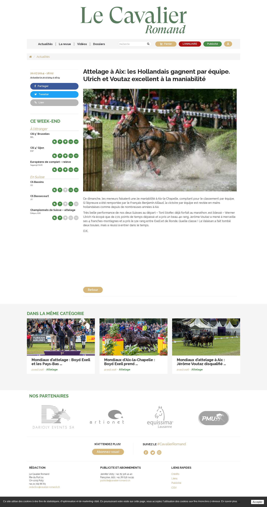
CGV (174, 487)
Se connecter (228, 44)
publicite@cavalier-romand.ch (115, 480)
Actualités (45, 44)
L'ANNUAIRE (190, 43)
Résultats (65, 141)
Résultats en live (70, 141)
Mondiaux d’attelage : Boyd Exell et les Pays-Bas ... (61, 362)
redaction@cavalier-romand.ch (44, 487)
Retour (93, 290)
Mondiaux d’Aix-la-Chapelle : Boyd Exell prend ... (129, 362)
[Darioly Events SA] (53, 417)
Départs (60, 141)
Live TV (76, 141)
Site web (54, 141)
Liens (174, 478)
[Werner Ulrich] (160, 140)
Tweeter (43, 94)
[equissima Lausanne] (160, 417)
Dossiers (99, 44)
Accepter (257, 502)
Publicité (212, 43)
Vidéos (82, 44)
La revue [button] (65, 44)
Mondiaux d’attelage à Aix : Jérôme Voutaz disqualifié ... (201, 362)
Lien (41, 102)
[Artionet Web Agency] (107, 417)
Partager (43, 86)
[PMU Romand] (213, 417)
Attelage (52, 369)
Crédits (175, 473)
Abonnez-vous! (108, 452)
